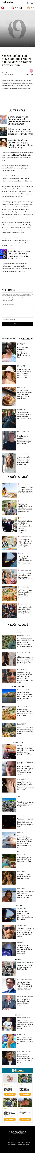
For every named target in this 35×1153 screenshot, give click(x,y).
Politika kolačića (23, 1144)
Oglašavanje (12, 1144)
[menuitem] (28, 2)
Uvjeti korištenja (23, 1140)
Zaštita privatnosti (24, 1142)
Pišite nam (11, 1140)
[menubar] (28, 2)
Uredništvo (11, 1142)
